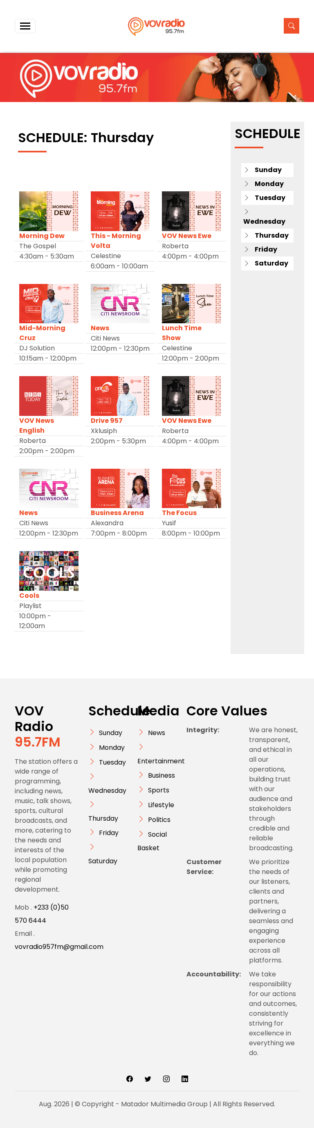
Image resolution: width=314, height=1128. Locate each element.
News (156, 733)
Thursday (103, 818)
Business (161, 775)
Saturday (102, 861)
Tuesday (112, 762)
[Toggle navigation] (25, 26)
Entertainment (161, 761)
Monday (112, 747)
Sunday (110, 733)
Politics (159, 819)
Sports (158, 790)
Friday (109, 832)
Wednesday (107, 790)
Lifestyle (161, 805)
